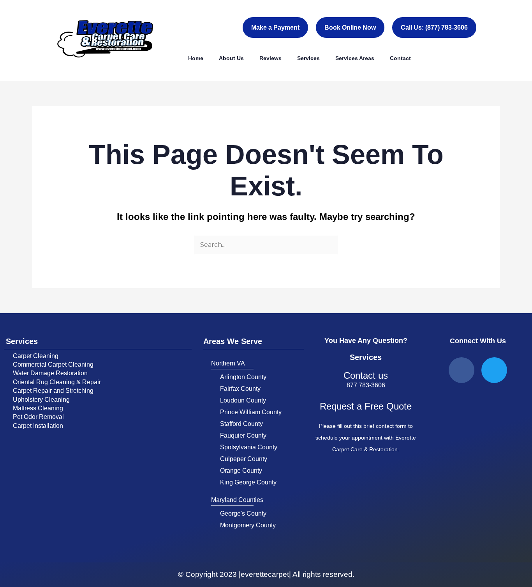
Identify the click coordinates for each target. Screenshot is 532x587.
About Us (231, 58)
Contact (400, 58)
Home (195, 58)
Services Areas (354, 58)
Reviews (270, 58)
